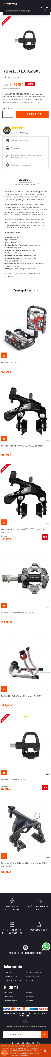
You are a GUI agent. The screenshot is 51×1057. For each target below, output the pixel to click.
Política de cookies (33, 976)
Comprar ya (32, 114)
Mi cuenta (8, 992)
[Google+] (28, 1043)
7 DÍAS (39, 909)
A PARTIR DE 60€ (12, 909)
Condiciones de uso (34, 972)
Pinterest (19, 77)
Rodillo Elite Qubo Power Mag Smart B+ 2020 (21, 696)
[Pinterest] (33, 1043)
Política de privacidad (12, 980)
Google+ (14, 77)
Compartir (5, 77)
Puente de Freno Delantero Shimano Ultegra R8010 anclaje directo (24, 864)
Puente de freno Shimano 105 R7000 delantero (22, 445)
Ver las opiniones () (20, 133)
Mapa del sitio (31, 980)
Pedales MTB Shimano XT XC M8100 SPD (19, 612)
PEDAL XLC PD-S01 (9, 362)
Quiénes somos (10, 976)
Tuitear (9, 77)
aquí (11, 276)
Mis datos (29, 992)
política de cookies (20, 1056)
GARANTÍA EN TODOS (12, 930)
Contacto (8, 972)
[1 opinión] (25, 716)
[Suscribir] (44, 1034)
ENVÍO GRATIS (12, 906)
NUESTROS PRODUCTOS (12, 933)
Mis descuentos (10, 1001)
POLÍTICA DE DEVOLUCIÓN (39, 906)
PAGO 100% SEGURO (39, 930)
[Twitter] (17, 1043)
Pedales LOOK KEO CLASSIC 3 (14, 779)
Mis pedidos (30, 997)
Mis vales (29, 1001)
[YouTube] (23, 1043)
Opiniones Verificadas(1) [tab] (25, 184)
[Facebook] (12, 1043)
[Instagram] (38, 1043)
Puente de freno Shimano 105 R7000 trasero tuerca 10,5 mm (24, 530)
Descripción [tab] (25, 180)
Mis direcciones (10, 997)
